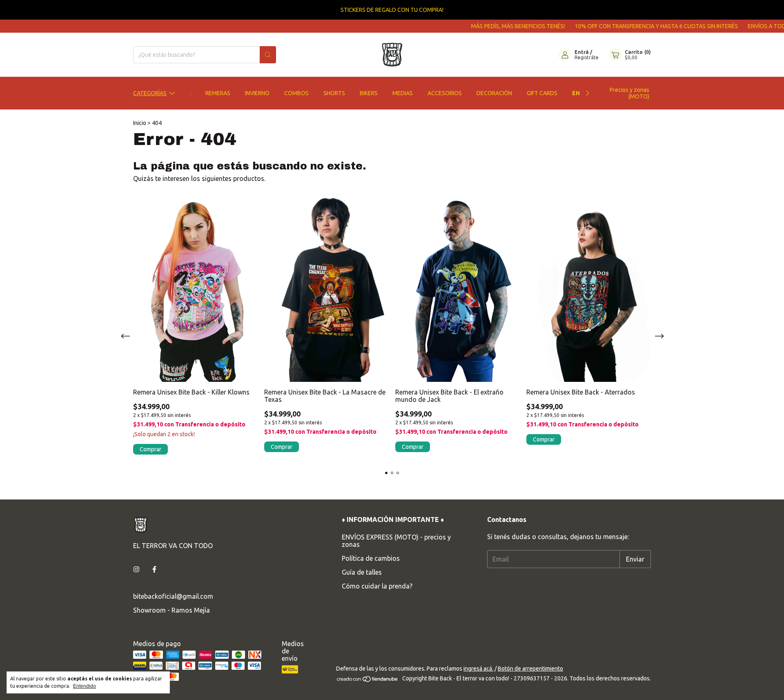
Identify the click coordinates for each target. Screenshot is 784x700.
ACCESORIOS (445, 93)
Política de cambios (371, 558)
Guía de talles (362, 572)
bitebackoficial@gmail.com (173, 596)
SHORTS (334, 93)
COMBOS (296, 93)
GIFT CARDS (542, 93)
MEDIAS (402, 93)
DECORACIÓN (494, 93)
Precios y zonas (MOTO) (629, 93)
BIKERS (369, 93)
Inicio (139, 123)
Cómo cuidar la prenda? (377, 586)
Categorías (150, 93)
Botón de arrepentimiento (530, 668)
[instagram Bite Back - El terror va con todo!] (136, 569)
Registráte (587, 57)
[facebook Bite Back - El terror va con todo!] (154, 569)
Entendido (84, 686)
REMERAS (217, 93)
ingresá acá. (478, 668)
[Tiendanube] (367, 680)
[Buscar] (268, 54)
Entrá (582, 52)
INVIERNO (257, 93)
